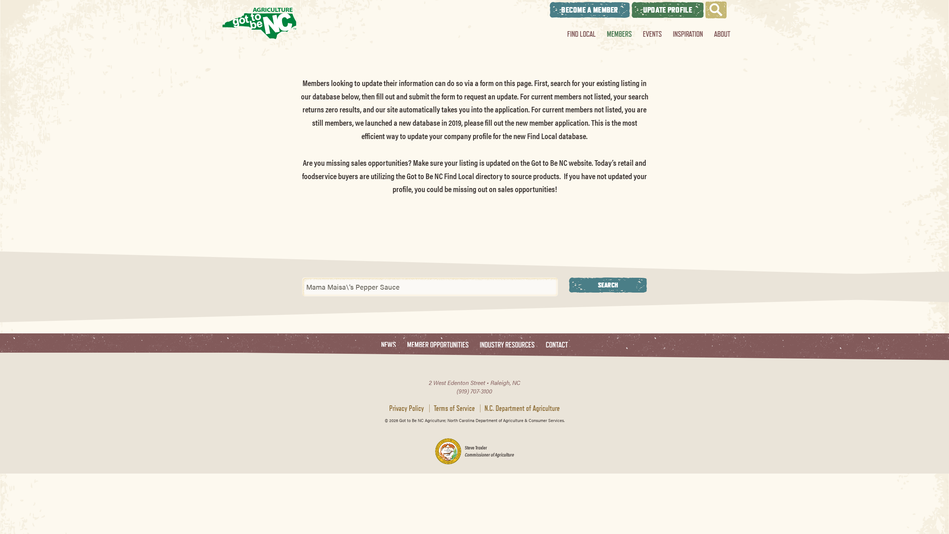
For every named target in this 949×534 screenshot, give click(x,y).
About (722, 34)
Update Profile (667, 9)
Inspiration (688, 34)
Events (652, 34)
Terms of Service (454, 408)
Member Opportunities (438, 345)
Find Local (581, 34)
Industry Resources (507, 345)
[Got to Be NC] (259, 23)
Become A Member (589, 9)
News (388, 345)
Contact (557, 345)
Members (619, 34)
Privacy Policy (406, 408)
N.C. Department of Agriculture (522, 408)
